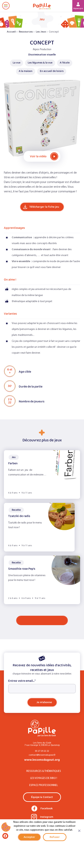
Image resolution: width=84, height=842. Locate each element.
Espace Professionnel (43, 785)
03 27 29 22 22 (42, 751)
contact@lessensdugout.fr (42, 755)
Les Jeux (41, 32)
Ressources (26, 32)
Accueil (11, 32)
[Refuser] (79, 831)
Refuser (55, 837)
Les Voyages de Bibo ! (43, 778)
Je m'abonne (44, 702)
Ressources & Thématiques (43, 771)
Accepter (29, 837)
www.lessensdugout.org (42, 759)
